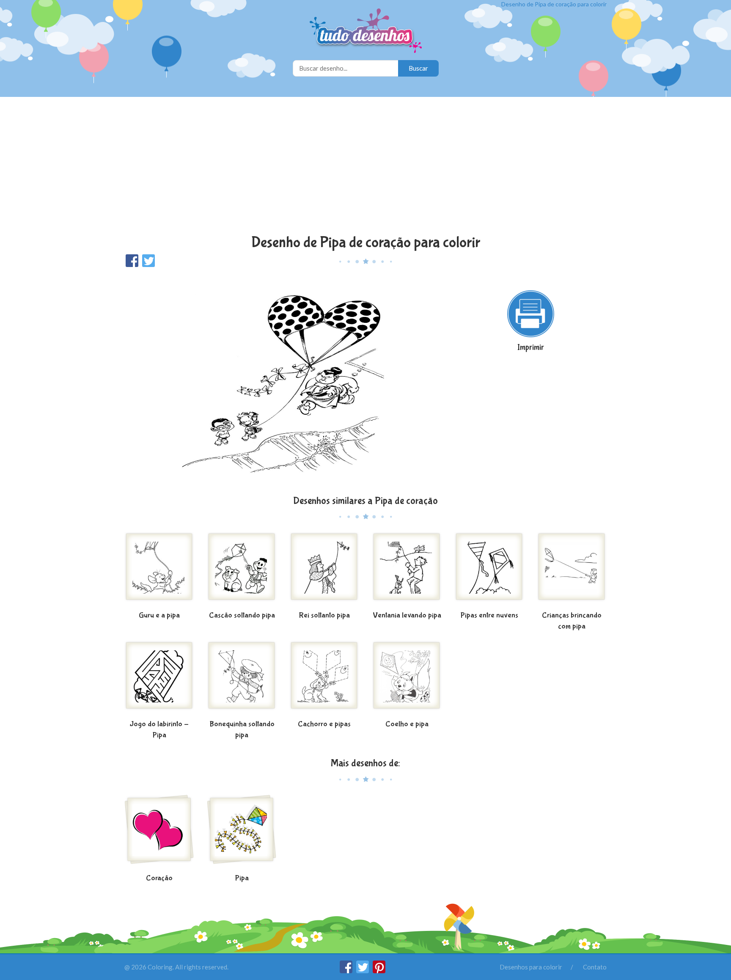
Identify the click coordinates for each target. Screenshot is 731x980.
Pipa (242, 878)
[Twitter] (363, 970)
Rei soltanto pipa (324, 615)
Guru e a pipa (159, 615)
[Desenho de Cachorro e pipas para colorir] (324, 679)
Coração (159, 878)
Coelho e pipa (407, 724)
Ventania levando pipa (407, 615)
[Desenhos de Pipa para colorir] (242, 833)
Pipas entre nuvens (489, 615)
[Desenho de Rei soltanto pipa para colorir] (324, 570)
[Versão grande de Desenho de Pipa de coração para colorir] (283, 380)
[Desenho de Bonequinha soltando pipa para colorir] (242, 679)
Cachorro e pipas (324, 724)
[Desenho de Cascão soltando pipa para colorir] (242, 570)
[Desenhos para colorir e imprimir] (366, 31)
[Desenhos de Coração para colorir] (159, 833)
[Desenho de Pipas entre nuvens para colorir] (489, 570)
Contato (595, 967)
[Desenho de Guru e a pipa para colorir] (159, 570)
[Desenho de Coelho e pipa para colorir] (407, 679)
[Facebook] (346, 970)
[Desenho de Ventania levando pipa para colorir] (407, 570)
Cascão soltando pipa (242, 615)
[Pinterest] (379, 970)
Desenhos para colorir (531, 967)
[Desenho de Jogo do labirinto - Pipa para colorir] (159, 679)
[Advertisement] (365, 166)
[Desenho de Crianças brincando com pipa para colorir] (572, 570)
